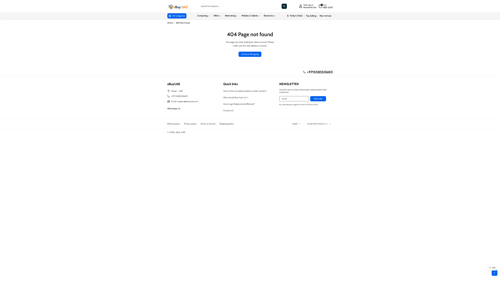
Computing (202, 15)
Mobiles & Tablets (250, 15)
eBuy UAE (181, 132)
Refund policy (173, 124)
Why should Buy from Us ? (235, 97)
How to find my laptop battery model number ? (245, 91)
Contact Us (228, 110)
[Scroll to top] (494, 273)
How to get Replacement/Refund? (238, 104)
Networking (230, 15)
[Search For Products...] (284, 6)
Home (170, 23)
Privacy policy (190, 124)
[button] (326, 6)
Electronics (269, 15)
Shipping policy (227, 124)
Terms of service (208, 124)
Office (216, 15)
